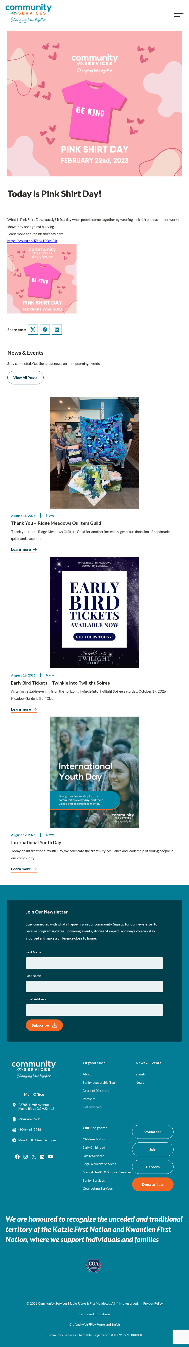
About (87, 1074)
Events (141, 1074)
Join (152, 1149)
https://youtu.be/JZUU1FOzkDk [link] (32, 241)
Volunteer (152, 1132)
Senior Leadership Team (100, 1082)
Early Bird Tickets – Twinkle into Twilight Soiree (60, 682)
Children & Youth (95, 1139)
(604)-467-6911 (29, 1119)
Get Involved (92, 1107)
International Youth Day (36, 842)
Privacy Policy (153, 1303)
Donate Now (153, 1184)
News (50, 515)
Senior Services (94, 1180)
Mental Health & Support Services (107, 1172)
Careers (153, 1167)
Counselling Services (98, 1188)
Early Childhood (94, 1147)
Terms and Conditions (94, 1314)
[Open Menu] (178, 13)
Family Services (93, 1156)
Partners (89, 1099)
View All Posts (25, 377)
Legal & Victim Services (99, 1164)
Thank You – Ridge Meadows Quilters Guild (56, 523)
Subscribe (40, 1025)
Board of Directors (96, 1090)
